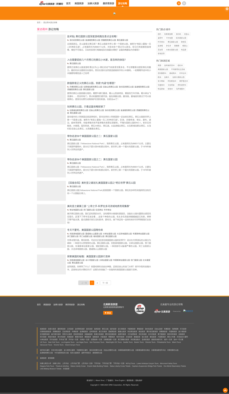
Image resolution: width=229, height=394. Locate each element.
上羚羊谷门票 (75, 363)
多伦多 (168, 45)
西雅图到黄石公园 (108, 40)
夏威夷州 (172, 73)
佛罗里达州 (183, 81)
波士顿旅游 (122, 329)
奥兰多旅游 (103, 331)
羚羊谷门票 (63, 339)
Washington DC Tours (114, 342)
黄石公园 (105, 329)
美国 (159, 65)
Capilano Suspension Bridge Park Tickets (147, 366)
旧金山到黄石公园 (110, 86)
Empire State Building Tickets (97, 366)
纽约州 (180, 65)
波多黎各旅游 (80, 329)
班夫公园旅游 (75, 353)
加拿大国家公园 (178, 77)
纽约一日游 (168, 339)
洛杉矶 (178, 34)
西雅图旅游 (57, 331)
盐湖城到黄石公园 (92, 40)
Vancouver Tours (46, 345)
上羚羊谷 (65, 363)
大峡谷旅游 (44, 339)
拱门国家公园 (89, 209)
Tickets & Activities (62, 366)
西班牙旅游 (52, 337)
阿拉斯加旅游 (132, 331)
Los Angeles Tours (67, 342)
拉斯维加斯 (168, 34)
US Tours (43, 342)
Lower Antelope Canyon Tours (147, 363)
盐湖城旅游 (84, 331)
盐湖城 (160, 45)
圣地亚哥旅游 (78, 334)
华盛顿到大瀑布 (82, 350)
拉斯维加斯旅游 (45, 331)
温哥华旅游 (122, 334)
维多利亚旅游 (172, 334)
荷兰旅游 (43, 337)
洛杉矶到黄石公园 (77, 40)
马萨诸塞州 (180, 88)
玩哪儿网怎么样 (45, 363)
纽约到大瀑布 (45, 350)
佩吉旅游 (142, 331)
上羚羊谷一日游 (87, 363)
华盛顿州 (161, 85)
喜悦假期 (51, 358)
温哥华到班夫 (86, 353)
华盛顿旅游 (131, 329)
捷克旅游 (153, 337)
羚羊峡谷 (107, 209)
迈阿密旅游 (93, 331)
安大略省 (161, 81)
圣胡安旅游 (146, 339)
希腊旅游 (111, 337)
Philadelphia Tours (164, 342)
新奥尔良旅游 (99, 334)
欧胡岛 (183, 41)
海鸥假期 (175, 329)
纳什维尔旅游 (56, 334)
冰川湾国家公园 (91, 260)
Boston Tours (139, 342)
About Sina (100, 380)
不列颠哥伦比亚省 (178, 69)
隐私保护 (138, 380)
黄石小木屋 (171, 337)
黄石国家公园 (122, 40)
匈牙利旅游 (120, 337)
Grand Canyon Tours (72, 345)
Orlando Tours (150, 342)
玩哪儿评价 (57, 363)
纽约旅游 (113, 329)
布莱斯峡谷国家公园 (141, 233)
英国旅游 (70, 337)
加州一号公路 (178, 339)
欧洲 (159, 77)
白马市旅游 (152, 334)
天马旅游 (183, 329)
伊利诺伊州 (182, 85)
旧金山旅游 (158, 329)
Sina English (120, 380)
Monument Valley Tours (168, 363)
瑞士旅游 (145, 337)
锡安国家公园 (98, 236)
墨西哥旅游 (108, 3)
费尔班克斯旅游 (152, 331)
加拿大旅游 (93, 3)
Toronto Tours (58, 345)
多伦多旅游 (143, 334)
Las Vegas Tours (82, 342)
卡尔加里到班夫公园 (61, 353)
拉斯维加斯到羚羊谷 (158, 350)
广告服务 (109, 380)
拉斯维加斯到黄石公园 (92, 86)
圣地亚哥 (161, 53)
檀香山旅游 (122, 331)
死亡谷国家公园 (85, 236)
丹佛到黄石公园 (76, 86)
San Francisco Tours (97, 342)
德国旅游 (88, 337)
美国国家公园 (163, 69)
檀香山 (185, 45)
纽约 (159, 34)
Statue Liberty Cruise (78, 366)
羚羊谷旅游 (54, 339)
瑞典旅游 (96, 337)
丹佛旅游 (75, 331)
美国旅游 (79, 3)
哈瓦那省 (161, 88)
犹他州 (170, 88)
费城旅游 (140, 329)
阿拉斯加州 (172, 81)
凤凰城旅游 (89, 334)
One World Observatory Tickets (175, 366)
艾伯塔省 (171, 85)
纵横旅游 (167, 329)
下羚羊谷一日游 (118, 363)
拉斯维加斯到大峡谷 (142, 350)
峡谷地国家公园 (76, 209)
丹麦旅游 (103, 337)
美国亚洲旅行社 (156, 339)
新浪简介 (90, 380)
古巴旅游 (70, 329)
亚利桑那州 (162, 73)
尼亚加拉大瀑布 (182, 337)
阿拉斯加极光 (135, 339)
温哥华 (160, 37)
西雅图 (176, 45)
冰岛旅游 (129, 337)
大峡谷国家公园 (109, 233)
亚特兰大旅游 (67, 334)
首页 (68, 3)
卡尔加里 (169, 37)
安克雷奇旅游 (45, 334)
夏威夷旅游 (112, 331)
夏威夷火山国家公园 (93, 233)
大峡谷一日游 (84, 339)
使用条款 (130, 380)
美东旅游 (89, 329)
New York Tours (54, 342)
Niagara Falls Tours (47, 366)
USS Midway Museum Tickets (50, 368)
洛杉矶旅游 (149, 329)
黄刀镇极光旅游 (123, 339)
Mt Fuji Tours (130, 363)
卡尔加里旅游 (132, 334)
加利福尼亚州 (169, 65)
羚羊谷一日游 (73, 339)
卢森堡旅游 (162, 337)
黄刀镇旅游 (162, 334)
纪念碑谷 (99, 209)
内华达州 (182, 73)
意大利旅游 (61, 337)
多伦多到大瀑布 (56, 350)
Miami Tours (176, 342)
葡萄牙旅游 (79, 337)
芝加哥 (160, 49)
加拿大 (166, 77)
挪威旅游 (137, 337)
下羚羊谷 (97, 363)
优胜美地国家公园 (77, 233)
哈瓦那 (183, 49)
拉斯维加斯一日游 (110, 339)
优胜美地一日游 (96, 339)
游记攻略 (122, 3)
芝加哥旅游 (66, 331)
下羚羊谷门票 (107, 363)
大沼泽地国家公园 (124, 233)
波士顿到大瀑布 (69, 350)
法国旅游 (181, 334)
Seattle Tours (128, 342)
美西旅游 (97, 329)
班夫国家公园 (181, 37)
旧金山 (186, 34)
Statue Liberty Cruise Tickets (120, 366)
